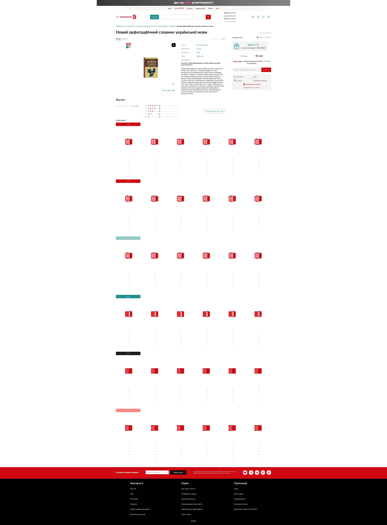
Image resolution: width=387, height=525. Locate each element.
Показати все (185, 60)
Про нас (133, 489)
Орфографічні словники (166, 26)
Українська (200, 56)
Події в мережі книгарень (140, 509)
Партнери (134, 499)
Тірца (119, 158)
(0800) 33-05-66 (230, 13)
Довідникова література (125, 26)
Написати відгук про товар (214, 111)
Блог (132, 494)
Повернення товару (188, 494)
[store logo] (128, 17)
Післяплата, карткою (260, 80)
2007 (198, 52)
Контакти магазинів (137, 514)
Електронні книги (241, 504)
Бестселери (238, 494)
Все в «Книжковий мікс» (248, 124)
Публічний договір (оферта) (192, 509)
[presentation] (268, 124)
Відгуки (124, 39)
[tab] (170, 100)
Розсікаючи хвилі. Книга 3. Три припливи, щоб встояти (257, 159)
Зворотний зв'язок (188, 499)
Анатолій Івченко (202, 45)
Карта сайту (186, 514)
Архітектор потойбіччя (204, 158)
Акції (236, 489)
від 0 (254, 77)
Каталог (154, 17)
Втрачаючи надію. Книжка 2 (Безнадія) (232, 159)
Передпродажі (240, 499)
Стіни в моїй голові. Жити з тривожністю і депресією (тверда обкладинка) (154, 159)
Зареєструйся (237, 61)
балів (268, 61)
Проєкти (133, 504)
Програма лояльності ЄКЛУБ (245, 509)
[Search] (208, 17)
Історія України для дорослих (176, 159)
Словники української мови (146, 26)
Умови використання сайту (191, 504)
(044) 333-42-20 (230, 19)
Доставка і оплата (188, 489)
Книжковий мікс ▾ (126, 124)
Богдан (199, 49)
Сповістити (266, 69)
